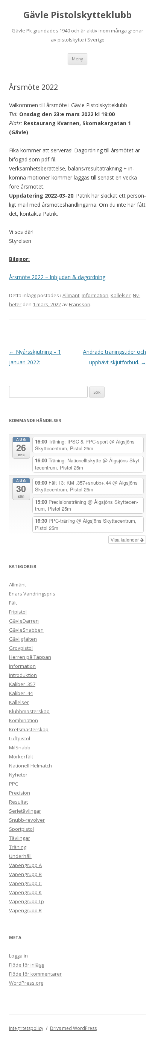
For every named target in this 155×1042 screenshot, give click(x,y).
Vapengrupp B (25, 874)
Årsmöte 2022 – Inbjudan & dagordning (57, 277)
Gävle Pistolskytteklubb (77, 15)
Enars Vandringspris (32, 593)
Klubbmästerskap (29, 711)
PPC (13, 783)
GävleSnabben (26, 629)
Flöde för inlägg (26, 964)
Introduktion (23, 675)
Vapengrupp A (25, 865)
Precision (19, 792)
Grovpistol (21, 648)
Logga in (18, 955)
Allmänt (70, 295)
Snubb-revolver (27, 819)
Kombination (23, 720)
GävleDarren (24, 620)
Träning (17, 847)
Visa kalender (125, 539)
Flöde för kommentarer (35, 973)
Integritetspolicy (26, 1028)
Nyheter (18, 774)
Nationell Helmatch (30, 765)
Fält (13, 602)
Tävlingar (19, 838)
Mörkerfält (21, 756)
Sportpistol (21, 829)
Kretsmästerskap (29, 729)
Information (95, 295)
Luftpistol (19, 738)
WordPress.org (26, 982)
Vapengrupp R (25, 910)
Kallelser (121, 295)
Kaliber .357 (22, 684)
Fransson (79, 304)
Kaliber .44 (21, 693)
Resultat (18, 801)
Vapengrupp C (25, 883)
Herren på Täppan (30, 657)
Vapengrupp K (25, 892)
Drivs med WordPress (73, 1028)
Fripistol (18, 611)
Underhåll (20, 856)
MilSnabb (19, 747)
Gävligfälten (23, 638)
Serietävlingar (25, 810)
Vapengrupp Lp (26, 901)
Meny (77, 58)
